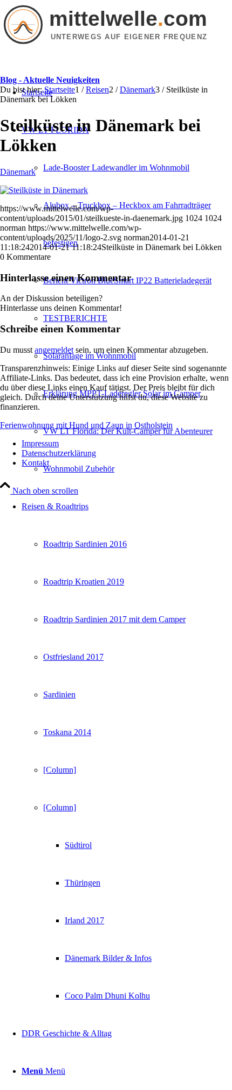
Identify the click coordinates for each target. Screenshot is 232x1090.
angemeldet (54, 349)
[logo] (116, 46)
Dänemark (18, 171)
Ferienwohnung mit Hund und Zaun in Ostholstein (86, 425)
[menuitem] (137, 168)
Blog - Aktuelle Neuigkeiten (50, 79)
